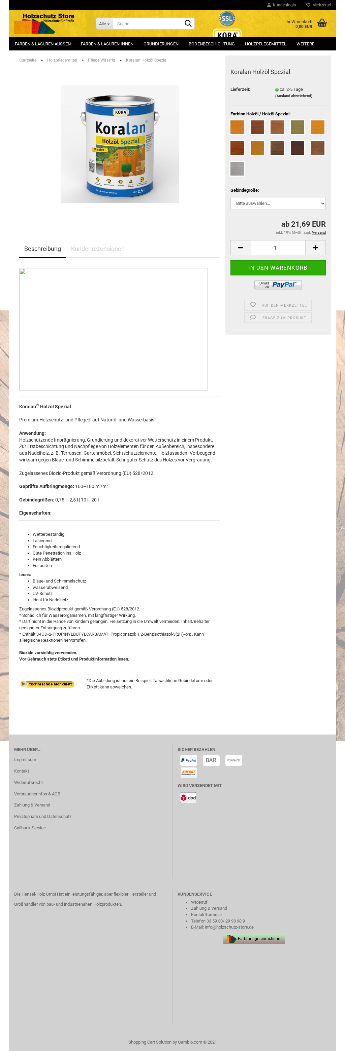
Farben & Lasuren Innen (107, 43)
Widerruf (199, 902)
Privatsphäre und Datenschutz (42, 816)
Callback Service (30, 827)
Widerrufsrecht (28, 782)
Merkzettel (320, 5)
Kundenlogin (283, 5)
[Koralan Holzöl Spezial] (120, 143)
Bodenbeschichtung (212, 43)
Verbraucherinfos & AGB (37, 793)
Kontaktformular (206, 914)
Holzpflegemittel (265, 43)
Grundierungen (161, 43)
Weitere (305, 43)
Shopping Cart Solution (149, 1042)
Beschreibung (42, 248)
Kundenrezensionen (98, 248)
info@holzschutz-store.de (229, 927)
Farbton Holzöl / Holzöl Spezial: (260, 113)
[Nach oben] (326, 1041)
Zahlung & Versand (32, 805)
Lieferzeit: (240, 89)
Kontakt (21, 771)
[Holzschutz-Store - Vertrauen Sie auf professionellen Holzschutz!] (50, 23)
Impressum (25, 759)
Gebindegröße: (244, 190)
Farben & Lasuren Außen (43, 43)
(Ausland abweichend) (293, 96)
